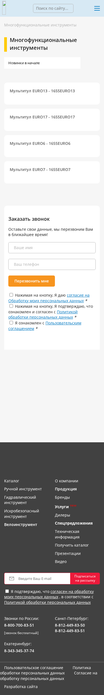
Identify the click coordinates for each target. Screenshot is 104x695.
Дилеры (62, 515)
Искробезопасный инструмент (21, 513)
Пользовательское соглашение (33, 667)
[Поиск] (77, 8)
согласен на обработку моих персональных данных (49, 594)
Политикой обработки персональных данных (43, 314)
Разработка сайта (21, 686)
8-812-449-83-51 (70, 630)
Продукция (66, 489)
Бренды (62, 497)
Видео (61, 561)
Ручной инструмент (23, 489)
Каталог (11, 480)
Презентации (68, 553)
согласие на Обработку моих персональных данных (49, 297)
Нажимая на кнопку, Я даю (49, 297)
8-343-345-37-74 (19, 650)
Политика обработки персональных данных (45, 670)
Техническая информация (67, 534)
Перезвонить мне (31, 281)
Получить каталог (72, 545)
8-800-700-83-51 (19, 625)
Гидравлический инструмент (20, 500)
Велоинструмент (20, 524)
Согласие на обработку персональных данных (48, 675)
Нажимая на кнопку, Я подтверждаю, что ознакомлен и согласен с (50, 312)
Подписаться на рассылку (85, 578)
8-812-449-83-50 (70, 625)
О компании (66, 480)
